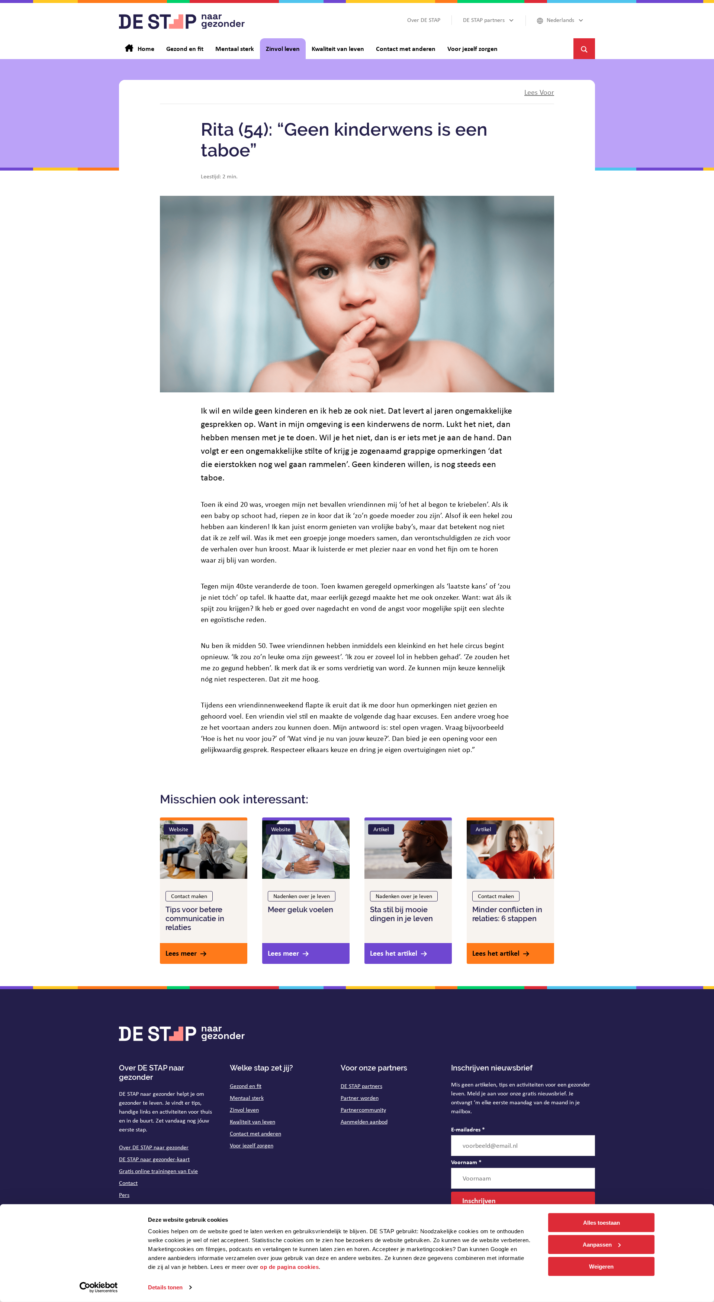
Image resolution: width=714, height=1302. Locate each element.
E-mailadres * (468, 1129)
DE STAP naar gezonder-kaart (154, 1159)
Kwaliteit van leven (252, 1122)
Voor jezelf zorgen (251, 1145)
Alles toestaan (601, 1223)
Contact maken (189, 896)
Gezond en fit (245, 1086)
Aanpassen (597, 1244)
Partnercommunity (363, 1110)
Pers (124, 1195)
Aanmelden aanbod (364, 1122)
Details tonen (165, 1287)
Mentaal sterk (247, 1098)
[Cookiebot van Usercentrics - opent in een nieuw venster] (98, 1287)
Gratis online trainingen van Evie (158, 1171)
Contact (128, 1183)
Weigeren (601, 1266)
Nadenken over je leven (301, 896)
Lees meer (181, 953)
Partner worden (360, 1098)
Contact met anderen (255, 1133)
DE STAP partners (361, 1086)
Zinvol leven (244, 1110)
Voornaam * (466, 1162)
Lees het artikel (393, 953)
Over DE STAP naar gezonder (154, 1147)
